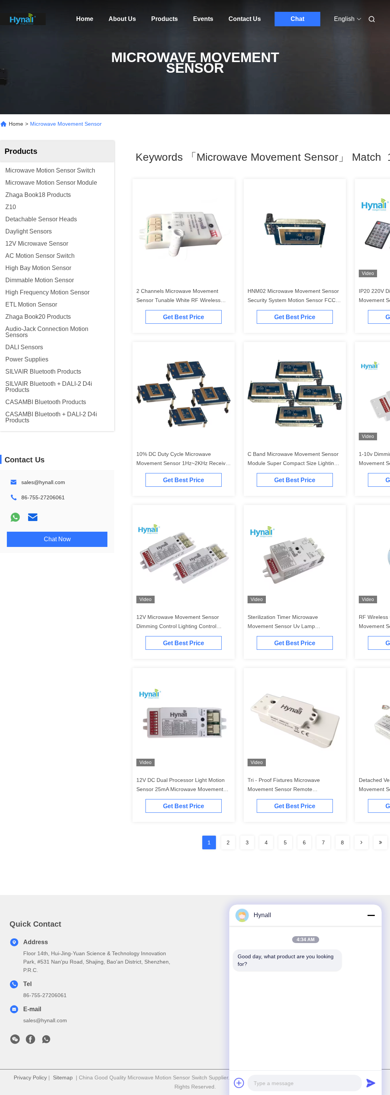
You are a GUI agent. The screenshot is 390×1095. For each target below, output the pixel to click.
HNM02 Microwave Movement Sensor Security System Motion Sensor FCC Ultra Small (293, 300)
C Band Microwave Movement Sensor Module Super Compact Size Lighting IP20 (293, 463)
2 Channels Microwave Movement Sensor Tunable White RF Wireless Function (178, 300)
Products (164, 19)
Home (84, 19)
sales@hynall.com (43, 482)
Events (203, 19)
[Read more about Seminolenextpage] (361, 842)
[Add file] (239, 1082)
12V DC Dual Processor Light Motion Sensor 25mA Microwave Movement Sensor (180, 789)
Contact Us (245, 19)
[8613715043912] (46, 1041)
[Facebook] (30, 1041)
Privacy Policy (30, 1077)
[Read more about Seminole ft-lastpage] (380, 842)
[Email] (33, 517)
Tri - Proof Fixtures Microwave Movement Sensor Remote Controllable (284, 789)
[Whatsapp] (15, 517)
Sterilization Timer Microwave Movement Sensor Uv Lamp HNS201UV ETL (283, 626)
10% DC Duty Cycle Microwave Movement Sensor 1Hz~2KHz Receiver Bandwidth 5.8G (183, 463)
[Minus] (371, 915)
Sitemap (63, 1077)
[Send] (371, 1082)
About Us (122, 19)
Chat (297, 19)
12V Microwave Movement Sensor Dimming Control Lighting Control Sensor (177, 626)
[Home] (23, 19)
